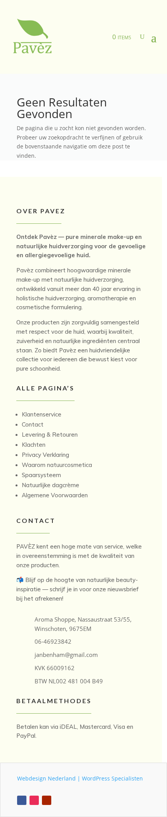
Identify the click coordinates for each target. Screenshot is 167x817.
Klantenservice (41, 414)
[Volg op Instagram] (34, 800)
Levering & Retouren (50, 434)
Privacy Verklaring (45, 454)
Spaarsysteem (41, 475)
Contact (32, 424)
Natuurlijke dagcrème (50, 485)
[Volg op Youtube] (46, 800)
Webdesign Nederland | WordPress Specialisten (80, 778)
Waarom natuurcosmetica (57, 465)
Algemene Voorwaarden (55, 495)
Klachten (33, 444)
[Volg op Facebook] (21, 800)
